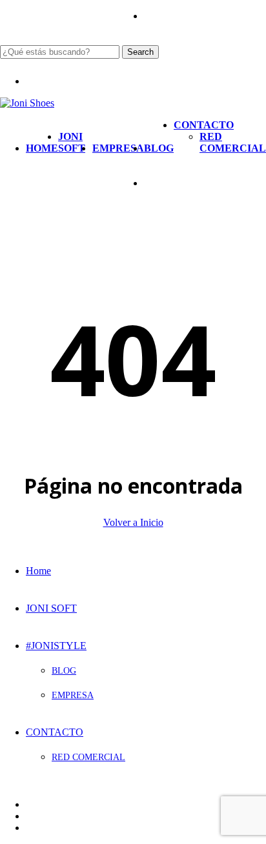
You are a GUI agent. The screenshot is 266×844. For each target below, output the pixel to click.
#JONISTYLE (56, 645)
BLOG (64, 671)
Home (38, 570)
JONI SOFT (51, 608)
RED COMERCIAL (88, 757)
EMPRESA (73, 695)
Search (140, 52)
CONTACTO (54, 732)
